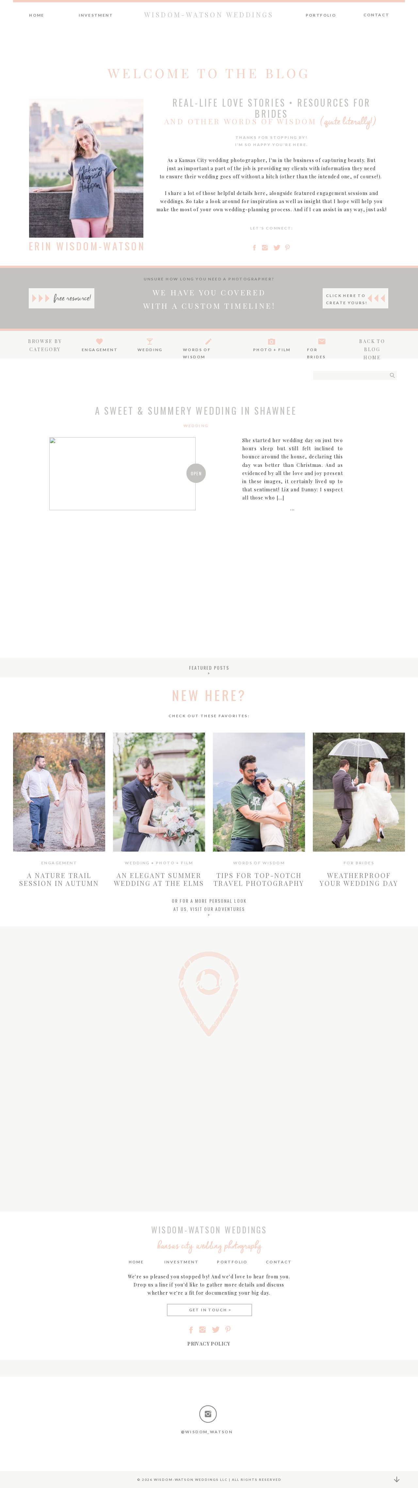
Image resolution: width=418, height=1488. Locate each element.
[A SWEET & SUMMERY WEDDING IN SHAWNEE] (122, 473)
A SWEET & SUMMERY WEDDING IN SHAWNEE (196, 410)
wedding (196, 425)
